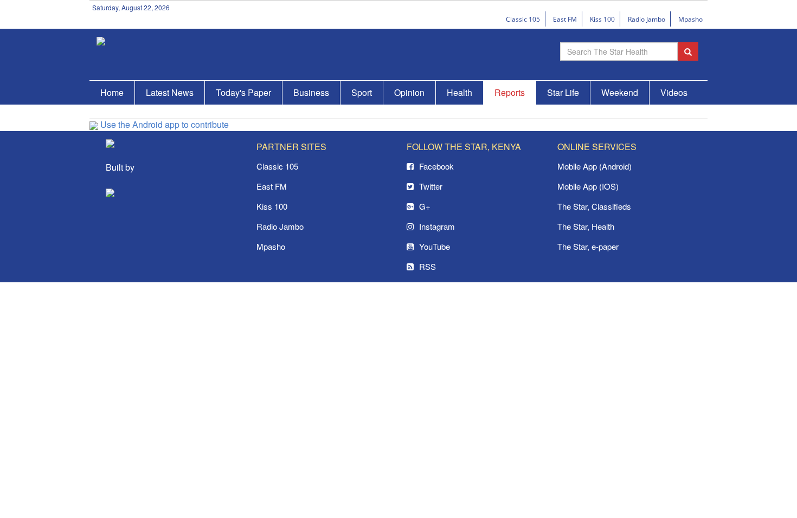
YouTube (434, 246)
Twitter (430, 186)
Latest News (170, 92)
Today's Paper (243, 92)
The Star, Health (585, 226)
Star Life (563, 92)
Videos (673, 92)
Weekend (619, 92)
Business (311, 92)
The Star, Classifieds (594, 206)
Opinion (409, 92)
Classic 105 (523, 19)
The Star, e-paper (588, 246)
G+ (424, 206)
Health (459, 92)
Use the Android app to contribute (163, 124)
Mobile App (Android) (594, 166)
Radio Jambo (646, 19)
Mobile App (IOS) (588, 186)
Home (112, 92)
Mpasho (690, 19)
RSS (427, 266)
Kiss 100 (602, 19)
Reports (509, 92)
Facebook (436, 166)
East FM (565, 19)
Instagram (437, 226)
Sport (361, 92)
